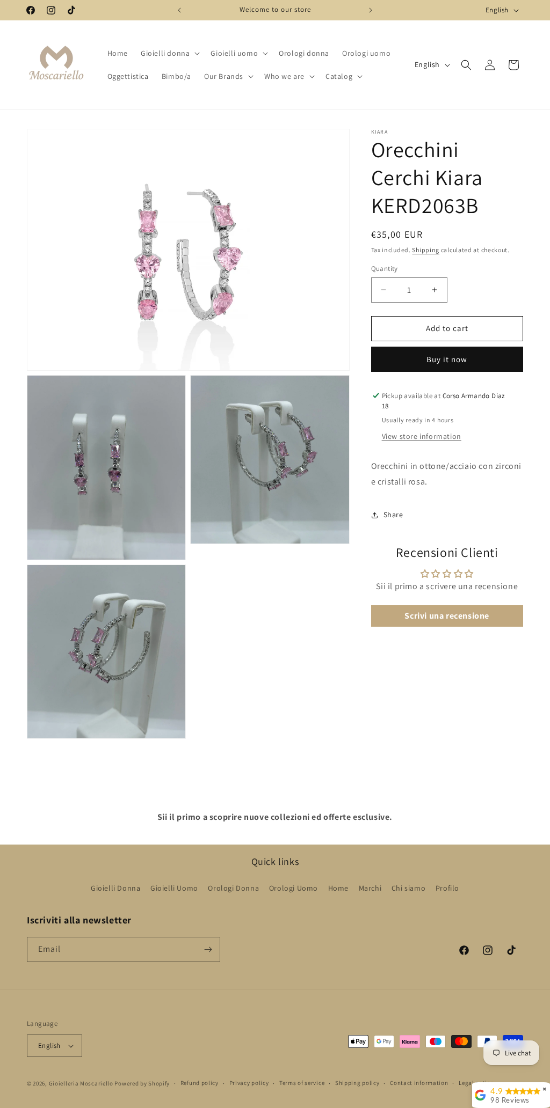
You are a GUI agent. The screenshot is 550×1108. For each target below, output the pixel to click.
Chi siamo (408, 888)
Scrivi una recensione (446, 615)
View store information (421, 436)
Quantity (384, 268)
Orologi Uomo (293, 888)
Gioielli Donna (115, 888)
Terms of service (301, 1083)
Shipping (425, 250)
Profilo (447, 888)
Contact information (419, 1083)
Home (338, 888)
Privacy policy (249, 1083)
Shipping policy (357, 1083)
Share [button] (393, 514)
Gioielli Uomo (174, 888)
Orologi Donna (233, 888)
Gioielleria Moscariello (81, 1083)
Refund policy (199, 1083)
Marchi (370, 888)
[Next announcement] (370, 10)
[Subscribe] (208, 949)
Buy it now (446, 359)
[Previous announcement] (179, 10)
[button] (169, 53)
